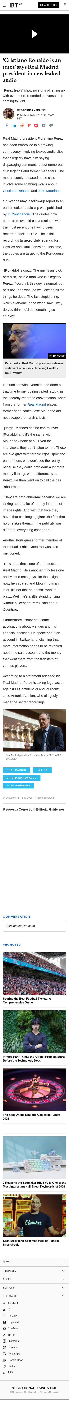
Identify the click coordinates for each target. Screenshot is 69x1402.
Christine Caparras (33, 109)
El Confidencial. (19, 214)
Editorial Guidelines (50, 809)
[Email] (43, 125)
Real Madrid (36, 404)
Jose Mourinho (49, 191)
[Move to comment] (51, 125)
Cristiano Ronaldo (16, 191)
